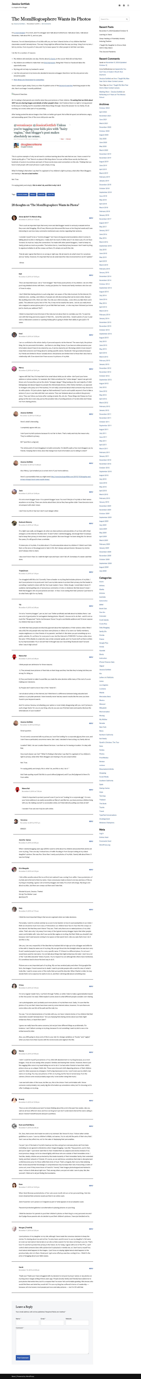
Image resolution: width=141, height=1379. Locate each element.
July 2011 (102, 433)
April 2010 (103, 491)
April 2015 (103, 261)
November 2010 (105, 464)
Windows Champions (106, 823)
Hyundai (102, 650)
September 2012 (105, 380)
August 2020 (103, 135)
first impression (49, 63)
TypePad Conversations (108, 815)
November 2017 (105, 219)
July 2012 (102, 387)
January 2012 (104, 410)
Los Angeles (103, 685)
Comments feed (105, 841)
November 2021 (105, 116)
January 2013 (104, 364)
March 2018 (103, 207)
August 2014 (103, 292)
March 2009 (103, 540)
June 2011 (103, 437)
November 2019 (105, 158)
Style (101, 792)
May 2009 (103, 533)
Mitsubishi (102, 708)
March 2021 (103, 123)
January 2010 (104, 502)
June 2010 (103, 483)
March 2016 (103, 242)
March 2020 (103, 150)
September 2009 (105, 517)
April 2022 (103, 112)
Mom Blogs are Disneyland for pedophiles (29, 80)
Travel (101, 811)
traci (21, 334)
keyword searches (66, 86)
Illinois (101, 654)
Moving (102, 716)
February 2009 (104, 544)
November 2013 (105, 326)
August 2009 (103, 521)
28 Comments (46, 24)
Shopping (102, 773)
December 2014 (105, 276)
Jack (21, 491)
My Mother (103, 719)
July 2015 (102, 250)
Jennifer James (25, 840)
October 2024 (104, 108)
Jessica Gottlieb (19, 24)
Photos (101, 754)
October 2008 (104, 559)
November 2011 (105, 418)
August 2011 (103, 429)
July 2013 (102, 341)
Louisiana (102, 689)
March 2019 (103, 173)
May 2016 (103, 238)
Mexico (102, 700)
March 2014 (103, 311)
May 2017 (103, 227)
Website (69, 1319)
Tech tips (50, 194)
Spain (101, 784)
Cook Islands (104, 620)
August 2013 (103, 338)
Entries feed (103, 837)
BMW (101, 605)
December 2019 (105, 154)
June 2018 (103, 196)
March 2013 (103, 357)
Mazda (101, 693)
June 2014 (103, 299)
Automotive (103, 601)
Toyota (101, 807)
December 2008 (105, 552)
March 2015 (103, 265)
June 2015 (103, 253)
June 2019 (103, 165)
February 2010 (104, 498)
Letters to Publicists (106, 677)
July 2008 (102, 571)
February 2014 (104, 315)
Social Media (103, 777)
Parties (101, 750)
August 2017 (103, 223)
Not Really (103, 738)
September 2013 (105, 334)
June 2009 (103, 529)
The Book (102, 803)
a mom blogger (19, 33)
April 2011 (103, 445)
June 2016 (103, 234)
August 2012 (103, 383)
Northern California (106, 735)
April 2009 (103, 536)
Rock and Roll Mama (26, 1125)
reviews (102, 765)
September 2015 (105, 246)
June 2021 (103, 119)
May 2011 (103, 441)
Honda (101, 647)
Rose (21, 1184)
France (101, 639)
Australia (102, 597)
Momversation (104, 712)
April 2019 (103, 169)
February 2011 (104, 452)
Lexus (101, 681)
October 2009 (104, 513)
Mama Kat (23, 656)
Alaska (101, 589)
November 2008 (105, 556)
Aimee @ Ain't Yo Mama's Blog (30, 217)
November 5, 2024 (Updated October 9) (113, 31)
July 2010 (102, 479)
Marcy (21, 368)
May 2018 (103, 200)
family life (103, 631)
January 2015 (104, 272)
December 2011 (105, 414)
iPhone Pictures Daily (106, 662)
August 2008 (103, 567)
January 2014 (104, 318)
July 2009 (102, 525)
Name (18, 1319)
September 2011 (105, 425)
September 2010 (105, 471)
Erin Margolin (24, 868)
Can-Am (102, 612)
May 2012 (103, 395)
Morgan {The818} (25, 1228)
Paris (101, 746)
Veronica (23, 820)
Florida (101, 635)
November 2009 (105, 510)
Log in (101, 833)
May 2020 (103, 146)
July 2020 (102, 139)
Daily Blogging (104, 628)
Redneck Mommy (25, 522)
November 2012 (105, 372)
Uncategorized (104, 819)
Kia (100, 673)
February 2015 (104, 269)
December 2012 (105, 368)
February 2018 (104, 211)
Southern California (106, 781)
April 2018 (103, 204)
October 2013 (104, 330)
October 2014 (104, 284)
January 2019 (104, 181)
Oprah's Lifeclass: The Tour (109, 742)
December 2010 (105, 460)
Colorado (102, 616)
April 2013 (103, 353)
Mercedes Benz (105, 696)
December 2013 (105, 322)
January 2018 (104, 215)
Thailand (102, 800)
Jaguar (101, 666)
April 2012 (103, 399)
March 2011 (103, 448)
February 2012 (104, 406)
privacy (32, 194)
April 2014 (103, 307)
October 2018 (104, 188)
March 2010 (103, 494)
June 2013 (103, 345)
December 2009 (105, 506)
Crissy (21, 985)
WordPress (30, 1376)
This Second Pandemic (107, 52)
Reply (91, 218)
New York (102, 727)
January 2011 (104, 456)
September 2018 (105, 192)
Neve (13, 1376)
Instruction (103, 658)
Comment (20, 1328)
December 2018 (105, 185)
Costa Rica (103, 624)
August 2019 (103, 162)
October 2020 (104, 131)
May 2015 (103, 257)
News (101, 731)
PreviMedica (103, 758)
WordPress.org (104, 845)
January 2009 (104, 548)
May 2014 (103, 303)
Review (102, 761)
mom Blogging (22, 194)
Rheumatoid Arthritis (106, 769)
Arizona (102, 593)
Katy (20, 908)
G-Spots (52, 59)
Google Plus (103, 643)
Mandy (21, 1051)
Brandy (21, 1099)
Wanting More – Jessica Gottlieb (111, 92)
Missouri (102, 704)
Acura (101, 582)
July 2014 (102, 295)
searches (41, 194)
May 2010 (103, 487)
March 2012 (103, 403)
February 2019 (104, 177)
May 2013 (103, 349)
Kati (20, 274)
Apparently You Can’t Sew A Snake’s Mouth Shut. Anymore (112, 72)
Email (43, 1319)
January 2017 (104, 230)
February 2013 (104, 360)
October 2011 (104, 422)
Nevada (102, 723)
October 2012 (104, 376)
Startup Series (104, 788)
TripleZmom (23, 571)
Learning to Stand (105, 35)
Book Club (103, 608)
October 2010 (104, 468)
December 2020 (105, 127)
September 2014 (105, 288)
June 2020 (103, 142)
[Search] (127, 19)
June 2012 (103, 391)
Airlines (102, 585)
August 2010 (103, 475)
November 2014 (105, 280)
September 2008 (105, 563)
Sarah (21, 1267)
